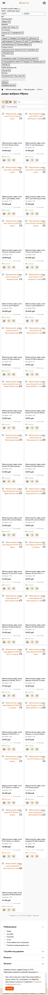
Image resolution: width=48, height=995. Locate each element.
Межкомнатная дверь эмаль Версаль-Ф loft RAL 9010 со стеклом (12, 679)
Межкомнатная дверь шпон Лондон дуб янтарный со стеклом (35, 305)
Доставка (10, 934)
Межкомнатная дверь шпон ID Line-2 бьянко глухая (12, 144)
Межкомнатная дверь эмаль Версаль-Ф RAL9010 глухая (35, 679)
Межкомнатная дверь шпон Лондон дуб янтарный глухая (12, 305)
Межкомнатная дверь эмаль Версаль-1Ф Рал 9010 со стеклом (35, 572)
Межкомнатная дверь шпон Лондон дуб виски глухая (12, 251)
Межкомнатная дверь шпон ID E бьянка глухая (35, 787)
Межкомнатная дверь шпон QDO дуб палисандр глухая (35, 198)
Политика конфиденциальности (18, 945)
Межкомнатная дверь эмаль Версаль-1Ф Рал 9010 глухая (12, 572)
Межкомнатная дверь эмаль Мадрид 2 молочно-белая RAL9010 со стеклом (35, 733)
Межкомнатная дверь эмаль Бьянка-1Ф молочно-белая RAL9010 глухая (12, 412)
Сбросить (5, 79)
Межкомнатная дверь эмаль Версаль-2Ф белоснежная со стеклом (35, 626)
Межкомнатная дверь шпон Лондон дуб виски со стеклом (35, 251)
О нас (9, 939)
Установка (10, 937)
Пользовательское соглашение (18, 942)
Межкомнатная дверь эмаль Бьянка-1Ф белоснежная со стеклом (35, 358)
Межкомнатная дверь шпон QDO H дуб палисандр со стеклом (35, 144)
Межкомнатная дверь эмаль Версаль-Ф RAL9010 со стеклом (12, 733)
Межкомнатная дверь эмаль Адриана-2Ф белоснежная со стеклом (12, 894)
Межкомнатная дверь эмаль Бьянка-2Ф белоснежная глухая (12, 465)
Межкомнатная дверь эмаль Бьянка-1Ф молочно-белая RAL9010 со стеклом (35, 412)
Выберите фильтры (17, 79)
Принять (9, 988)
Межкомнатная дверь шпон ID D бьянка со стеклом (12, 787)
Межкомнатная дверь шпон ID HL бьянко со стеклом (12, 840)
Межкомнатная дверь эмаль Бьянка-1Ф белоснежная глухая (12, 358)
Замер (9, 931)
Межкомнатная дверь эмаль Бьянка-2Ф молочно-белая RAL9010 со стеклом (35, 519)
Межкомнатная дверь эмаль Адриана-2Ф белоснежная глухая (35, 840)
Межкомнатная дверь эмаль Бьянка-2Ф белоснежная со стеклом (35, 465)
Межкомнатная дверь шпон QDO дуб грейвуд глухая (12, 198)
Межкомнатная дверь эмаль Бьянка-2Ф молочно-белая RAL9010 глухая (12, 519)
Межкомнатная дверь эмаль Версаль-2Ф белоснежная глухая (12, 626)
